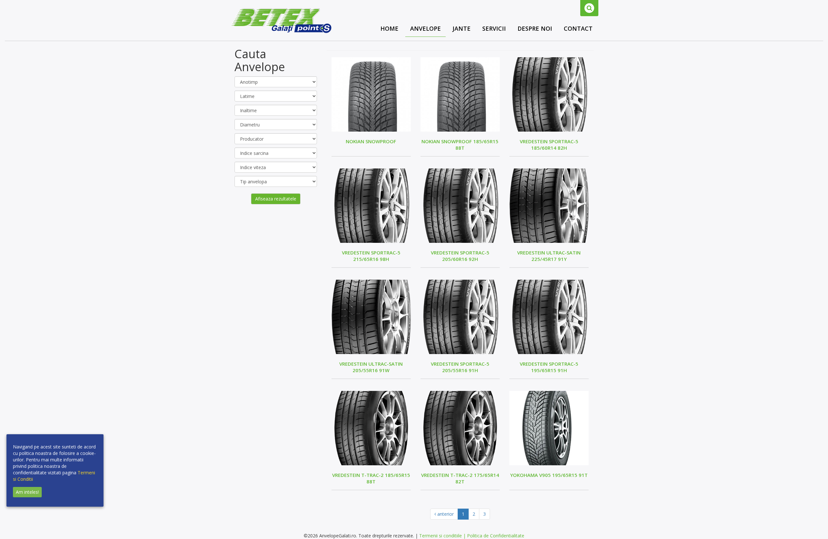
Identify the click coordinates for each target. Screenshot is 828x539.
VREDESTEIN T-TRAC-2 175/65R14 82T (460, 478)
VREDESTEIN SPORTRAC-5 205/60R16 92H (460, 255)
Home (389, 28)
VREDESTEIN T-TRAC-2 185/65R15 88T (371, 478)
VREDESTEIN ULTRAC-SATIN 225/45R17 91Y (549, 255)
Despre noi (535, 28)
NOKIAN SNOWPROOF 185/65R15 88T (459, 144)
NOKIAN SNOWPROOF (371, 141)
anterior (445, 514)
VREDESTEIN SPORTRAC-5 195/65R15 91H (549, 367)
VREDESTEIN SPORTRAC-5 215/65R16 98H (371, 255)
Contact (578, 28)
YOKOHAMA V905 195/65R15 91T (549, 475)
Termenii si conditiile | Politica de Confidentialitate (471, 536)
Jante (461, 28)
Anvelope (425, 28)
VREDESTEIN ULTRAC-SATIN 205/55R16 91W (371, 367)
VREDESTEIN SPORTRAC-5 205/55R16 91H (460, 367)
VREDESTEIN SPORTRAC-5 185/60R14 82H (549, 144)
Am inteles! (27, 492)
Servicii (494, 28)
